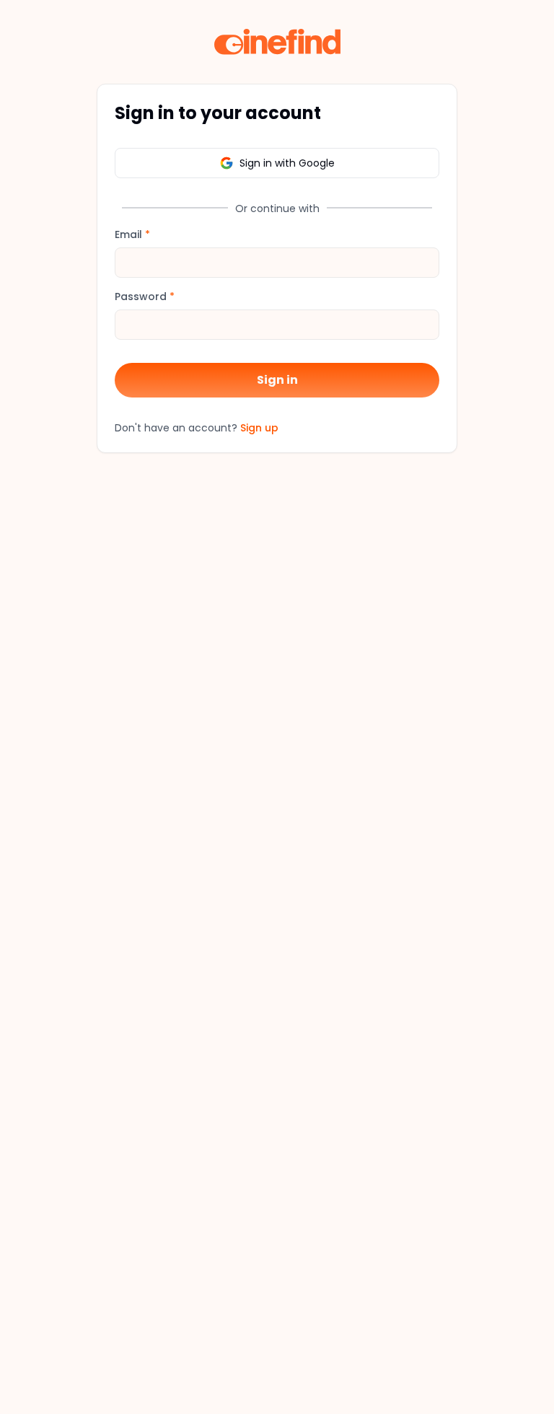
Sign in (277, 380)
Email (132, 234)
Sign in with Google (287, 163)
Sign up (259, 428)
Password (145, 296)
